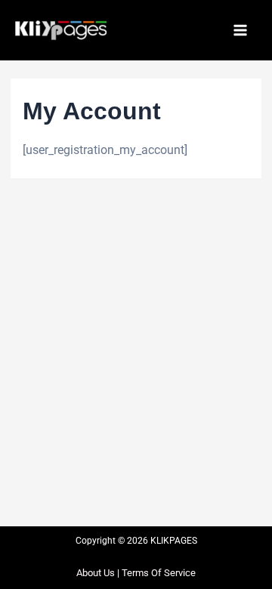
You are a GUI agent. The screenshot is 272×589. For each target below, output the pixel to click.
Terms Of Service (159, 572)
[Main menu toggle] (240, 30)
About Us (95, 572)
